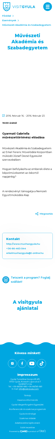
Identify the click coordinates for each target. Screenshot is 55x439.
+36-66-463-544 (16, 248)
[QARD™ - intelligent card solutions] (23, 431)
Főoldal (6, 15)
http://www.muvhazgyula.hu (23, 243)
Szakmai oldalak (27, 418)
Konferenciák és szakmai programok (27, 409)
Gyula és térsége (27, 413)
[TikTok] (41, 363)
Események (9, 20)
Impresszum (27, 375)
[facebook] (22, 363)
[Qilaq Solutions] (42, 431)
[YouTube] (32, 363)
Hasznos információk (27, 400)
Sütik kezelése (27, 427)
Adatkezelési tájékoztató (27, 423)
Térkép (27, 395)
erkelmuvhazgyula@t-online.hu (25, 253)
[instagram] (12, 363)
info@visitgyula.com (29, 389)
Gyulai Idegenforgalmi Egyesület (27, 404)
